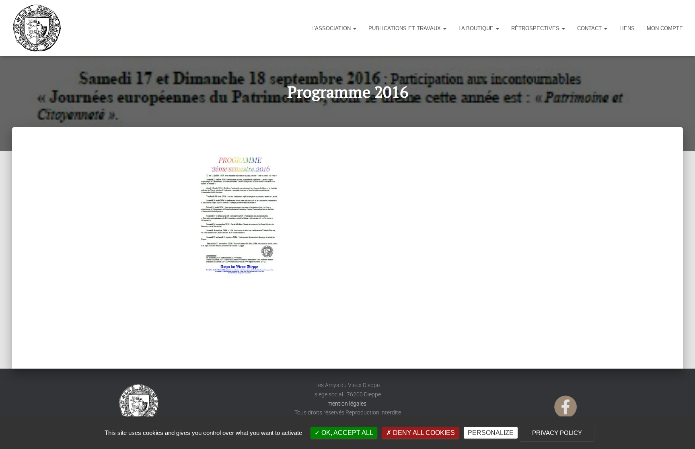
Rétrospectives (536, 28)
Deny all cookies (423, 432)
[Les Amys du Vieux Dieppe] (36, 28)
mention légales (347, 403)
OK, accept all (346, 432)
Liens (627, 28)
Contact (590, 28)
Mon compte (665, 28)
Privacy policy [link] (557, 432)
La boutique (477, 28)
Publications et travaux (405, 28)
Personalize (491, 432)
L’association (331, 28)
